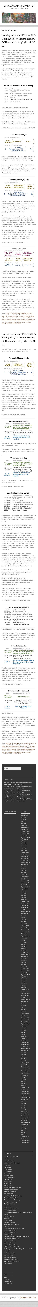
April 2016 (23, 1059)
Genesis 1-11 (7, 1183)
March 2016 (24, 1061)
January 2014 (24, 1114)
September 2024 (25, 862)
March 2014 (24, 1110)
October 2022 (24, 909)
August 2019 (24, 977)
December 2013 (25, 1116)
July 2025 (23, 842)
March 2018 (24, 1011)
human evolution (5, 747)
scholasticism (5, 320)
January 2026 (24, 829)
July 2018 (23, 1003)
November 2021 (25, 932)
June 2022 (23, 917)
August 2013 (24, 1124)
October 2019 (24, 973)
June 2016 (23, 1054)
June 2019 (23, 981)
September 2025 (25, 838)
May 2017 (23, 1032)
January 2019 (24, 991)
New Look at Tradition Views (11, 1208)
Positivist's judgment (9, 1222)
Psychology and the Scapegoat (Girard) (14, 1228)
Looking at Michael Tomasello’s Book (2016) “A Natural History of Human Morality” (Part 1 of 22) (19, 40)
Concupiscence (8, 1171)
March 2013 (24, 1134)
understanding (17, 323)
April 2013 (23, 1132)
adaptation (22, 314)
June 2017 (23, 1030)
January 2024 (24, 879)
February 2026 (25, 827)
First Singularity (8, 1181)
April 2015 (23, 1083)
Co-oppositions (8, 1169)
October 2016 (24, 1046)
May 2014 (23, 1106)
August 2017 (24, 1026)
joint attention (15, 317)
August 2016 (24, 1050)
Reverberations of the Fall (10, 1232)
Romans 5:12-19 (8, 1234)
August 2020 (24, 956)
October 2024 (24, 860)
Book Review (23, 313)
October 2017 (24, 1022)
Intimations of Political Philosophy (13, 1196)
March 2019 (24, 987)
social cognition (26, 320)
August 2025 (24, 840)
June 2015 (23, 1079)
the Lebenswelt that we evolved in (24, 322)
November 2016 (25, 1044)
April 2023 (23, 897)
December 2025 (25, 832)
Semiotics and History (9, 1241)
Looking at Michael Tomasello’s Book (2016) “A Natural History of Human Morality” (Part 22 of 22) (19, 339)
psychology (17, 319)
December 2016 (25, 1042)
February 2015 (25, 1087)
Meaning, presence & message (12, 1200)
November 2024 (25, 858)
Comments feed (8, 1281)
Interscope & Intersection (17, 743)
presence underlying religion (11, 1224)
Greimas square (8, 1185)
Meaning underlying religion (11, 1198)
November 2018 (25, 995)
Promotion (6, 1226)
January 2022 (24, 928)
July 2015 (23, 1077)
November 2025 (25, 834)
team (15, 322)
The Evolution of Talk (9, 1253)
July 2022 (23, 915)
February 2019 (25, 989)
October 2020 (24, 952)
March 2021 (24, 948)
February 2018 (25, 1014)
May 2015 (23, 1081)
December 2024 (25, 856)
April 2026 (23, 823)
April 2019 (23, 985)
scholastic (23, 319)
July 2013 (23, 1126)
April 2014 (23, 1108)
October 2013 (24, 1120)
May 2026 (23, 821)
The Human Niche (12, 314)
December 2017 (25, 1018)
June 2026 (23, 819)
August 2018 (24, 1001)
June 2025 (23, 844)
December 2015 (25, 1067)
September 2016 (25, 1048)
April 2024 (23, 872)
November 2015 (25, 1069)
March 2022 (24, 924)
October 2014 (24, 1095)
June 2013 (23, 1128)
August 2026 (24, 815)
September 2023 (25, 887)
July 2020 (23, 958)
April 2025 (23, 848)
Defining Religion (8, 1175)
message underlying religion (11, 1202)
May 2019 (23, 983)
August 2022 (24, 913)
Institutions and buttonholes (11, 1189)
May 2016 (23, 1056)
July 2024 (23, 866)
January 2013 (24, 1138)
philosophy (9, 319)
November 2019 (25, 971)
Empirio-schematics (9, 1177)
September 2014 (25, 1097)
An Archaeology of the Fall (19, 6)
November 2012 (25, 1142)
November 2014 (25, 1093)
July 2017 (23, 1028)
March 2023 (24, 899)
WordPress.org (8, 1284)
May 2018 (23, 1007)
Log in (5, 1277)
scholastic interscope (30, 319)
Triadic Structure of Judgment (11, 1261)
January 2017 (24, 1040)
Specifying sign (8, 1243)
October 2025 (24, 836)
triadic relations (10, 323)
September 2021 (25, 936)
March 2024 (24, 874)
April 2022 (23, 921)
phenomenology (8, 1218)
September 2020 (25, 954)
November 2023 (25, 883)
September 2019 (25, 975)
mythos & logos (8, 1206)
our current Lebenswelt (24, 317)
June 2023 (23, 893)
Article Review (7, 1159)
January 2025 (24, 854)
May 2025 (23, 846)
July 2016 (23, 1052)
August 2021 (24, 938)
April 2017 (23, 1034)
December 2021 (25, 930)
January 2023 (24, 903)
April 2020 (23, 964)
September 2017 (25, 1024)
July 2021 (23, 940)
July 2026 (23, 817)
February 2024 (25, 877)
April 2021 (23, 946)
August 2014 (24, 1099)
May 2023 (23, 895)
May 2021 (23, 944)
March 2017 (24, 1036)
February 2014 (25, 1112)
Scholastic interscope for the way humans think (16, 1236)
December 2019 (25, 969)
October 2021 (24, 934)
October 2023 (24, 885)
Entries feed (7, 1279)
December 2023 (25, 881)
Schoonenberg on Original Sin (12, 1239)
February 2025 (25, 852)
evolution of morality (18, 316)
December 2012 (25, 1140)
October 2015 (24, 1071)
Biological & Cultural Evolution (13, 313)
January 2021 (24, 950)
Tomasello (4, 323)
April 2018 (23, 1009)
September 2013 (25, 1122)
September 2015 (25, 1073)
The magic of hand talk (10, 1257)
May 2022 (23, 919)
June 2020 (23, 960)
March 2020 (24, 966)
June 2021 (23, 942)
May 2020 (23, 962)
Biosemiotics (7, 1165)
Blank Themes (24, 1299)
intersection (8, 317)
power (13, 319)
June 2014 (23, 1104)
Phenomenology (8, 1220)
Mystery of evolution (9, 1204)
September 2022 (25, 911)
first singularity (27, 316)
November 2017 (25, 1020)
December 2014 (25, 1091)
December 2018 (25, 993)
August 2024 (24, 864)
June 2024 (23, 868)
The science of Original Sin (11, 1259)
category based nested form (8, 746)
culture (11, 316)
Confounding (7, 1173)
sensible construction (17, 320)
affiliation (27, 314)
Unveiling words (8, 1263)
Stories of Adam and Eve (10, 1245)
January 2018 (24, 1016)
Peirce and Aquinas (9, 1216)
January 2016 (24, 1065)
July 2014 (23, 1101)
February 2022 (25, 926)
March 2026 (24, 825)
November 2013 (25, 1118)
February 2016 (25, 1063)
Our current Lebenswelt (10, 1210)
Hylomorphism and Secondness (12, 1187)
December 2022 (25, 905)
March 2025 (24, 850)
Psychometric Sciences (10, 1230)
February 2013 (25, 1136)
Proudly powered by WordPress (28, 1297)
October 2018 (24, 997)
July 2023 (23, 891)
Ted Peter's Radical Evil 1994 (11, 1247)
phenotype (4, 319)
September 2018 (25, 999)
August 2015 (24, 1075)
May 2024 (23, 870)
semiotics (10, 320)
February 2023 (25, 901)
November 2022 (25, 907)
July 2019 (23, 979)
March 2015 (24, 1085)
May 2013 (23, 1130)
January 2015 (24, 1089)
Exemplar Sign (8, 1179)
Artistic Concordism (9, 1161)
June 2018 (23, 1005)
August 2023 (24, 889)
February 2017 (25, 1038)
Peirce (30, 317)
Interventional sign (8, 1194)
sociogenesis (10, 322)
